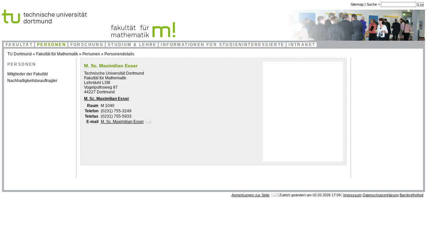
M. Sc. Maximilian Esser (106, 98)
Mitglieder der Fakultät (27, 74)
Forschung (87, 44)
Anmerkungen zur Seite (251, 195)
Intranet (302, 44)
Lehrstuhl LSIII (97, 82)
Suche (372, 4)
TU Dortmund (19, 54)
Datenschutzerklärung (381, 195)
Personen (51, 44)
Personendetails (119, 54)
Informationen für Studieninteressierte (222, 44)
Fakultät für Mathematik (57, 54)
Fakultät (19, 44)
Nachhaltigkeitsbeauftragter (32, 80)
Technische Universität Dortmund (114, 73)
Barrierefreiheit (411, 195)
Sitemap (357, 4)
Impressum (352, 195)
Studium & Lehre (132, 44)
